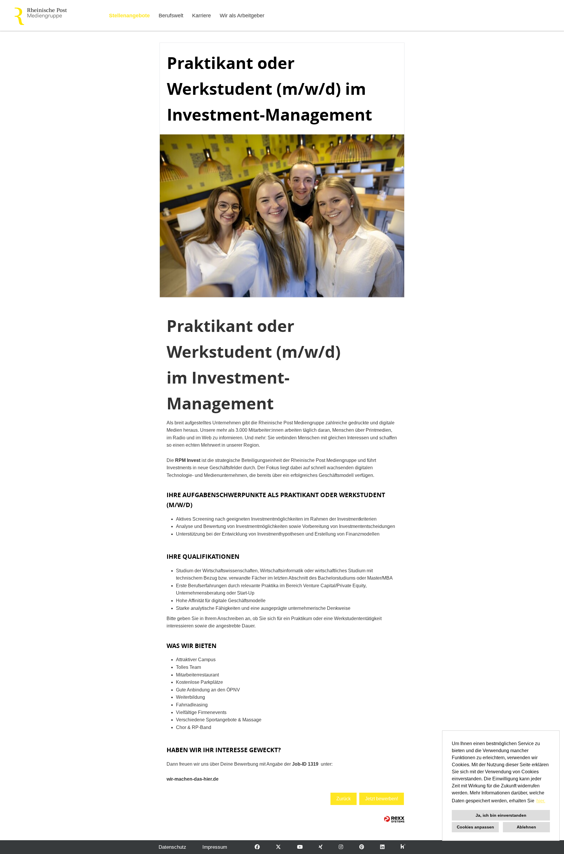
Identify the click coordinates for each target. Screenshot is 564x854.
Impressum (214, 847)
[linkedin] (382, 847)
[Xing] (321, 847)
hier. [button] (540, 800)
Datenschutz (172, 847)
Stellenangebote (129, 15)
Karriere (201, 15)
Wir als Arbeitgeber (242, 15)
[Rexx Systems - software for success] (394, 819)
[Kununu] (403, 847)
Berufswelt (171, 15)
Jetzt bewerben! (381, 798)
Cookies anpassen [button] (475, 827)
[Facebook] (257, 847)
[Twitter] (278, 847)
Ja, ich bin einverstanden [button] (501, 815)
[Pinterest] (361, 847)
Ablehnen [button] (526, 827)
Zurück (343, 798)
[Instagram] (341, 847)
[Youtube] (300, 847)
